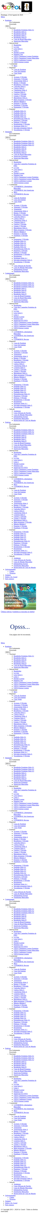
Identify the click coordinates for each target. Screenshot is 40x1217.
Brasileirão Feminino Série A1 (24, 30)
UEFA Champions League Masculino (26, 58)
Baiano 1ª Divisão (20, 83)
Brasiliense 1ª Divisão (21, 84)
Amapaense (18, 209)
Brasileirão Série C (20, 35)
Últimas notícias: (6, 612)
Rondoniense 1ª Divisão (22, 124)
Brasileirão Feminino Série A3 (24, 145)
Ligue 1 (16, 51)
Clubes (11, 571)
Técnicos (12, 573)
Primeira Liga (18, 54)
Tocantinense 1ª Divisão (22, 130)
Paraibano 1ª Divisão (21, 105)
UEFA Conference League (23, 60)
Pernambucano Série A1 (22, 118)
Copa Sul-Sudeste (20, 71)
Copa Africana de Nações (22, 266)
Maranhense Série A (20, 98)
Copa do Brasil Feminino (22, 296)
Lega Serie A (18, 49)
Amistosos (17, 411)
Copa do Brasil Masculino (22, 39)
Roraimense (18, 256)
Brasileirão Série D (20, 37)
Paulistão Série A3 (20, 115)
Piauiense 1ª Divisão (20, 120)
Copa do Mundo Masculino (23, 267)
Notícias (8, 422)
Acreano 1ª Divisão (20, 77)
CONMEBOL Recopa (21, 194)
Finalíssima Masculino (21, 271)
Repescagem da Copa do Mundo (25, 420)
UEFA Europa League (21, 62)
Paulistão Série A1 (20, 111)
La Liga (16, 47)
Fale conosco (9, 579)
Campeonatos (9, 273)
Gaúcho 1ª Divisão (20, 94)
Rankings (8, 20)
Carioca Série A (19, 88)
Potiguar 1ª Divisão (20, 122)
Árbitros (8, 575)
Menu (3, 17)
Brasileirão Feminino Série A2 (24, 143)
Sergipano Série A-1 (20, 126)
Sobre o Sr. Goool (11, 577)
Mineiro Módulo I (20, 101)
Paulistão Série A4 (20, 117)
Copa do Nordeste (20, 69)
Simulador (8, 132)
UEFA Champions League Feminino (26, 56)
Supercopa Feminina (21, 156)
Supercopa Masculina (21, 41)
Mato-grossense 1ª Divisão (23, 100)
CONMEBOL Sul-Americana (24, 190)
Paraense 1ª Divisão (20, 103)
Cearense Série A (19, 92)
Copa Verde (18, 73)
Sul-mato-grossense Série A (23, 128)
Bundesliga (17, 45)
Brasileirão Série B (20, 34)
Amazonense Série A (21, 81)
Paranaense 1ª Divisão (21, 107)
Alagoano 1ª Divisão (21, 79)
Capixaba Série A (19, 86)
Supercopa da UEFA (21, 320)
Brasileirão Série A (20, 32)
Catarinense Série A (20, 90)
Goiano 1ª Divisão (20, 96)
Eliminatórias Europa (21, 269)
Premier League (19, 52)
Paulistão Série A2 (20, 113)
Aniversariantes (10, 569)
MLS (15, 66)
